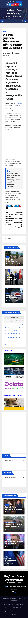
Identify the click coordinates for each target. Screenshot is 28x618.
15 (19, 330)
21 (17, 334)
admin (9, 238)
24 (5, 337)
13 (14, 330)
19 (11, 334)
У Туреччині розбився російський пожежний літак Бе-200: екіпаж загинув (9, 220)
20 (14, 334)
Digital (23, 611)
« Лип (5, 345)
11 (8, 330)
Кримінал (18, 611)
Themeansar (14, 600)
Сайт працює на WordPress (9, 598)
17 (5, 334)
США (6, 556)
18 (8, 334)
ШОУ (14, 611)
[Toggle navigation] (13, 21)
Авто (10, 611)
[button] (22, 21)
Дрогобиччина (7, 604)
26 (11, 337)
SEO (11, 614)
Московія (8, 539)
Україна (7, 505)
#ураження (6, 55)
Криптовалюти (8, 607)
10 (5, 330)
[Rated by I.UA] (14, 592)
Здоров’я (6, 611)
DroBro (19, 103)
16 (22, 330)
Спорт (21, 607)
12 (11, 330)
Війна (17, 607)
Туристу (16, 614)
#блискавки (16, 53)
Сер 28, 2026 (10, 511)
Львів (13, 604)
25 (8, 337)
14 (17, 330)
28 (17, 337)
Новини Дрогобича (10, 522)
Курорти (22, 604)
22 (19, 334)
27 (14, 337)
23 (22, 334)
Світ (4, 31)
